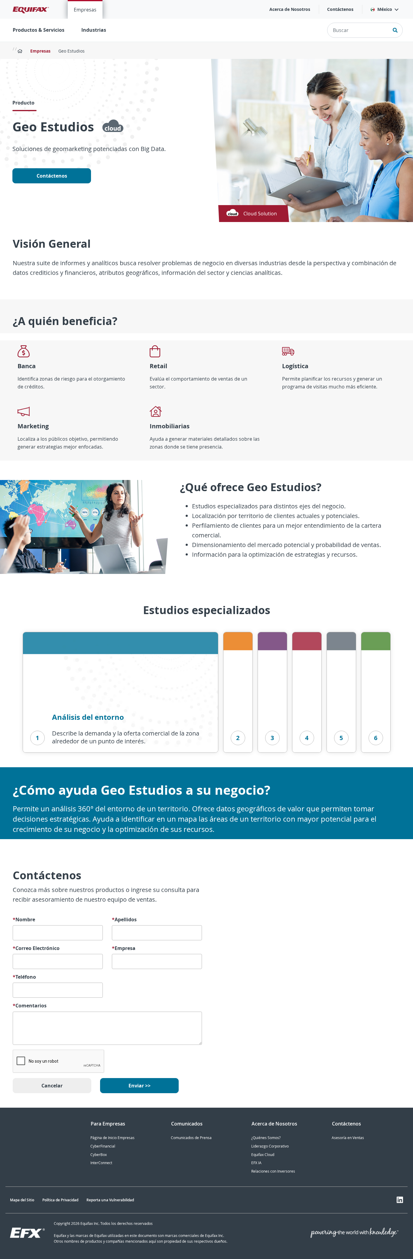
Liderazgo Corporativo (270, 1146)
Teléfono (24, 977)
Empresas (85, 9)
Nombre (24, 919)
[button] (384, 9)
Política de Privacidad (60, 1200)
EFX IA (256, 1162)
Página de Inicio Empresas (112, 1137)
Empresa (123, 948)
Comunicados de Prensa (191, 1137)
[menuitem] (85, 9)
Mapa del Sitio (22, 1200)
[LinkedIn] (400, 1200)
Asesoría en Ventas (348, 1137)
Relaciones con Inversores (273, 1171)
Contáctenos (340, 9)
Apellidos (124, 919)
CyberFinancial (102, 1146)
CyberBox (98, 1154)
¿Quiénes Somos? (266, 1137)
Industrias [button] (93, 30)
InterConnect (101, 1162)
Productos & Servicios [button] (38, 30)
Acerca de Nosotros (289, 9)
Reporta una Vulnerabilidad (110, 1200)
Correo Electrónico (36, 948)
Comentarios (30, 1006)
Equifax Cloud (262, 1154)
